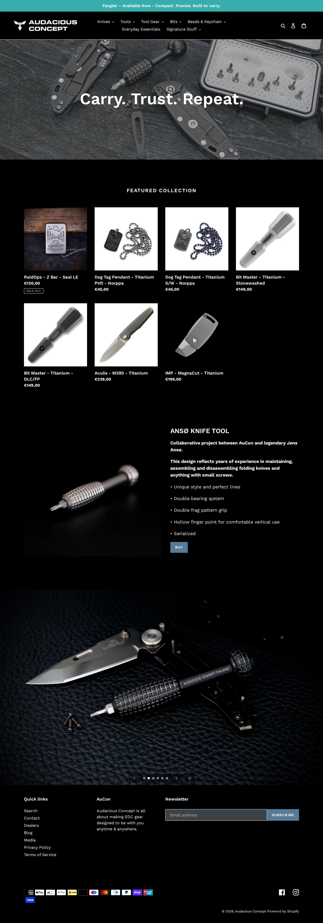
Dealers (31, 825)
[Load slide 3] (153, 778)
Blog (28, 832)
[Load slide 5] (162, 778)
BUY (179, 547)
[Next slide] (176, 778)
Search (31, 810)
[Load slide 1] (144, 778)
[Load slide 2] (149, 778)
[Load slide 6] (167, 778)
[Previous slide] (134, 778)
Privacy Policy (37, 847)
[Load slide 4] (158, 778)
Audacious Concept (250, 911)
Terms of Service (40, 854)
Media (30, 840)
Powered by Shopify (283, 911)
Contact (32, 818)
